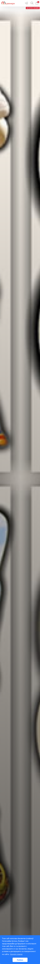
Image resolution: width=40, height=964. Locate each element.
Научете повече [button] (16, 954)
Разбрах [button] (20, 960)
